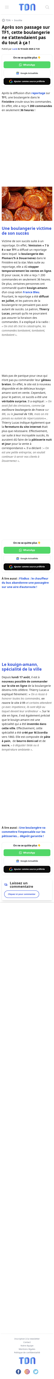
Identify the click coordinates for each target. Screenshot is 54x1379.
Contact (27, 1342)
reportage (38, 93)
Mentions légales (27, 1349)
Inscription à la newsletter (27, 1338)
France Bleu (31, 292)
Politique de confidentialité (27, 1352)
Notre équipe (27, 1345)
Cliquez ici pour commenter (21, 894)
